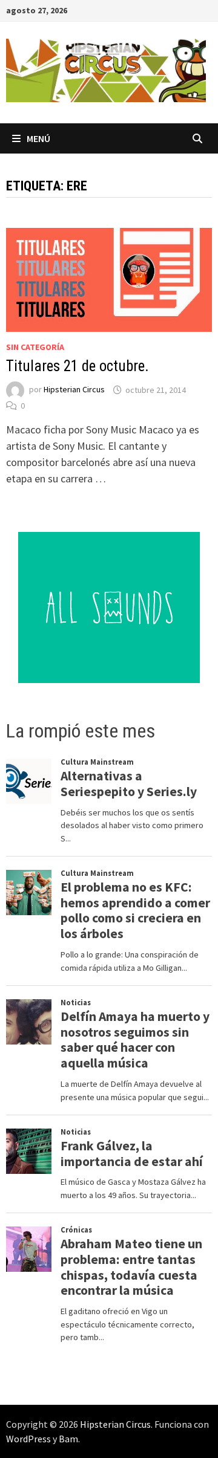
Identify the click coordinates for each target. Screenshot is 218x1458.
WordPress (28, 1439)
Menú (38, 138)
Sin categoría (35, 347)
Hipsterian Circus (74, 389)
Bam (68, 1439)
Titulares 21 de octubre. (77, 366)
